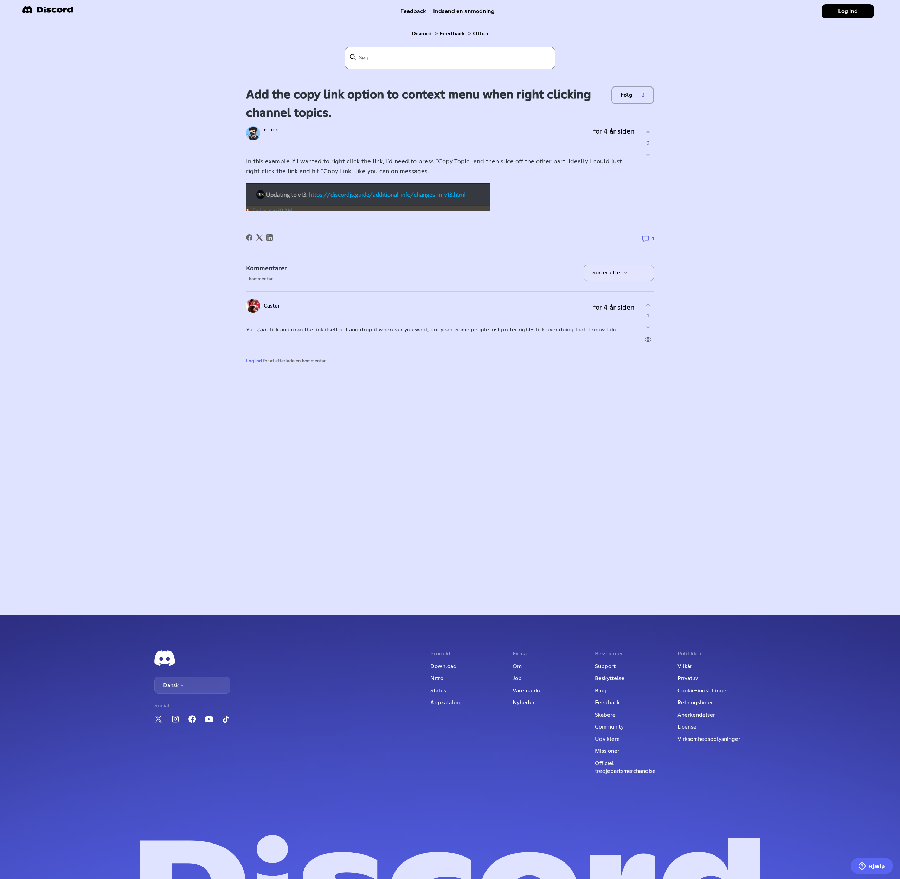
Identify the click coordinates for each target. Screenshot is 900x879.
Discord (422, 34)
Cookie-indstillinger (702, 690)
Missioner (607, 751)
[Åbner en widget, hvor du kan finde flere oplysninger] (872, 866)
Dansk (171, 685)
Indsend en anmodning (464, 11)
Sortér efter (608, 273)
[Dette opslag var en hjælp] (648, 132)
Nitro (436, 678)
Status (438, 690)
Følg (626, 95)
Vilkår (684, 666)
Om (517, 666)
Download (443, 666)
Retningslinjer (695, 702)
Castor (272, 306)
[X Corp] (259, 237)
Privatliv (687, 678)
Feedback (413, 11)
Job (517, 678)
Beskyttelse (609, 678)
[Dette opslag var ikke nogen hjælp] (648, 154)
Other (481, 34)
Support (605, 666)
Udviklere (607, 739)
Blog (601, 690)
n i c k (271, 130)
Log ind (254, 361)
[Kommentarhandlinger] (648, 340)
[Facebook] (249, 237)
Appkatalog (445, 702)
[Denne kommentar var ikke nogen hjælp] (648, 327)
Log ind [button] (848, 11)
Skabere (605, 715)
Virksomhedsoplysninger (708, 739)
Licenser (688, 727)
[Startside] (47, 12)
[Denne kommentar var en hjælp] (648, 305)
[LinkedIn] (269, 237)
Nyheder (524, 702)
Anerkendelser (696, 715)
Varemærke (527, 690)
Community (609, 727)
